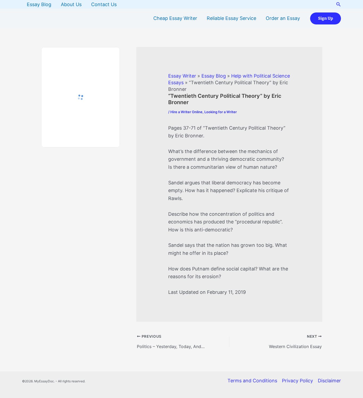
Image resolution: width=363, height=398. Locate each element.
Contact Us (104, 4)
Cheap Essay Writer (175, 18)
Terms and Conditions (252, 380)
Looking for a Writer (220, 112)
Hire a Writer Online (186, 112)
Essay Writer (182, 76)
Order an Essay (283, 18)
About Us (71, 4)
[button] (338, 4)
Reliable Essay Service (231, 18)
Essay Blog (39, 4)
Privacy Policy (297, 380)
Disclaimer (329, 380)
